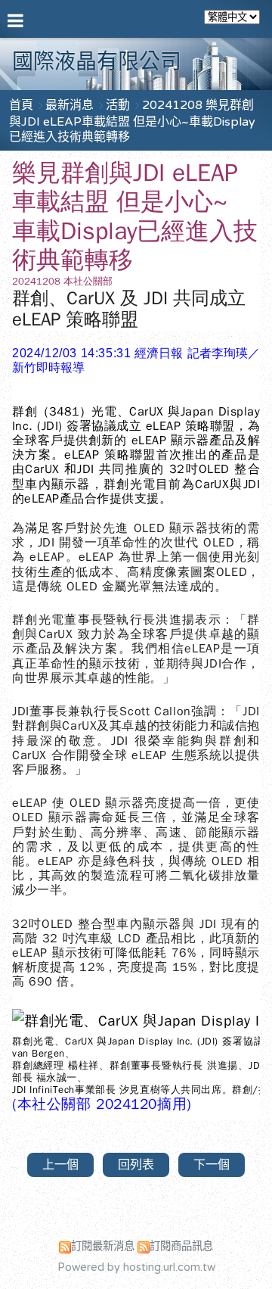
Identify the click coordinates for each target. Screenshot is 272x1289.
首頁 (21, 105)
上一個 (60, 1164)
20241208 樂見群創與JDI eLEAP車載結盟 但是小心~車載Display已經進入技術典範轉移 (132, 121)
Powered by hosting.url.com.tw (136, 1267)
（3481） (64, 411)
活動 (119, 105)
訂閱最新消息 (102, 1246)
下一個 (211, 1164)
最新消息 (71, 105)
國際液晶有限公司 (96, 62)
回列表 (136, 1164)
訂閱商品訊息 (181, 1246)
